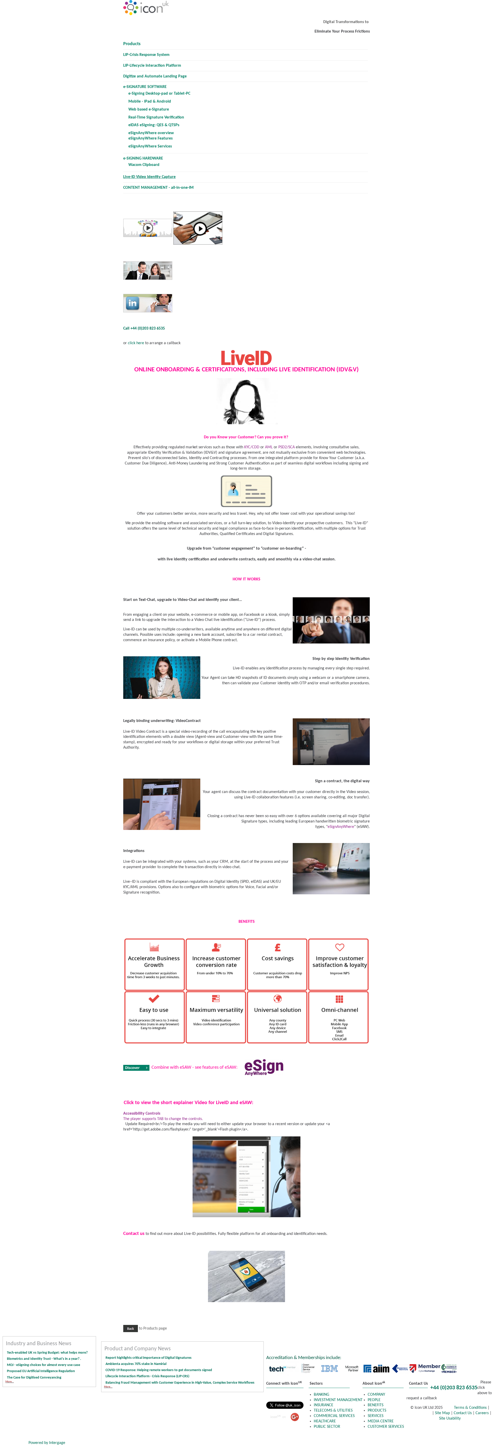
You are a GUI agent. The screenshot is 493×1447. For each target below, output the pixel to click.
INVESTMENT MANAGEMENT (338, 1400)
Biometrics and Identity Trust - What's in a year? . (44, 1359)
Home (418, 1429)
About (448, 1436)
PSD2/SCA (286, 447)
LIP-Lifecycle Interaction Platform (152, 66)
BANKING (321, 1395)
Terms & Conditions (471, 1408)
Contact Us (463, 1413)
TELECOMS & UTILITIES (333, 1411)
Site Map (442, 1413)
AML (269, 447)
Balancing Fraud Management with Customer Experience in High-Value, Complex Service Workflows (180, 1383)
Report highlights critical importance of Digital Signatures (149, 1358)
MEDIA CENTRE (381, 1421)
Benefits (476, 1429)
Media (473, 1436)
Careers (482, 1413)
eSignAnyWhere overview (151, 133)
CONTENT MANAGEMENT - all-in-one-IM (158, 188)
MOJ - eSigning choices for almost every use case (43, 1365)
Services (421, 1436)
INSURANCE (323, 1405)
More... (9, 1381)
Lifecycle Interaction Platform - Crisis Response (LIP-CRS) (147, 1376)
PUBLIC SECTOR (327, 1427)
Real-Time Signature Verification (156, 117)
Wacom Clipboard (143, 165)
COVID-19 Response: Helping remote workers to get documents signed (159, 1370)
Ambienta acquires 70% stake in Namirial (136, 1364)
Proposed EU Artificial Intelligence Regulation (41, 1371)
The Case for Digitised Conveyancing (34, 1378)
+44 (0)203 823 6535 (453, 1388)
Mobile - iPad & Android (149, 102)
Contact (14, 1443)
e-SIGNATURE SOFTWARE (145, 87)
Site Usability (450, 1418)
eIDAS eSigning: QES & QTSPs (153, 125)
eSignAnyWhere (341, 827)
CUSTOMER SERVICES (386, 1427)
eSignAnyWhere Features (150, 138)
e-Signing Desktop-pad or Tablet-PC (159, 94)
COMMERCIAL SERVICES (334, 1416)
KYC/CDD (251, 447)
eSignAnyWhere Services (150, 146)
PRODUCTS (377, 1411)
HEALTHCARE (325, 1421)
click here (135, 343)
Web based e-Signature (148, 109)
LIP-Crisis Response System (146, 55)
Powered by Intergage (47, 1443)
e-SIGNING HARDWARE (143, 158)
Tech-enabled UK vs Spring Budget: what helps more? (47, 1353)
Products (131, 44)
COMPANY (376, 1395)
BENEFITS (375, 1405)
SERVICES (375, 1416)
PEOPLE (374, 1400)
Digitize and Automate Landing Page (155, 76)
